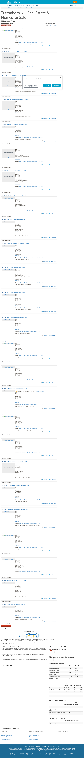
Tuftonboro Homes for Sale (34, 732)
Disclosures (44, 746)
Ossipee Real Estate (4, 732)
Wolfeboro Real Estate (5, 734)
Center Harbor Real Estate (6, 739)
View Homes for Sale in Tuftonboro (9, 662)
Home (26, 746)
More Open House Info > (39, 391)
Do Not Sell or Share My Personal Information (31, 86)
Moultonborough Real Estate (6, 735)
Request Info (45, 45)
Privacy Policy (31, 746)
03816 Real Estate (60, 732)
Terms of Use (38, 746)
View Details (17, 40)
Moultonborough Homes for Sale (35, 736)
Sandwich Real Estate (5, 736)
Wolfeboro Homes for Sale (34, 735)
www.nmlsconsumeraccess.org (65, 753)
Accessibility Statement (52, 746)
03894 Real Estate (60, 734)
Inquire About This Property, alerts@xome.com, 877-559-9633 (30, 42)
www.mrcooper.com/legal (20, 754)
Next (56, 25)
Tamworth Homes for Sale (34, 739)
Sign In (75, 2)
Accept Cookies (56, 85)
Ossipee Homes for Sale (33, 734)
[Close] (60, 77)
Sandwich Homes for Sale (33, 738)
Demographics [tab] (57, 659)
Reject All (47, 85)
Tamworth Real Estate (5, 738)
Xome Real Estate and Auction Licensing (15, 748)
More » (2, 740)
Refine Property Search (6, 25)
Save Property (53, 45)
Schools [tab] (51, 659)
